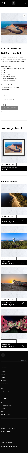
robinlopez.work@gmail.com (8, 428)
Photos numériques (10, 10)
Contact (3, 374)
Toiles (2, 411)
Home (2, 10)
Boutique (3, 380)
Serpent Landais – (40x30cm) (10, 167)
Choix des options (8, 216)
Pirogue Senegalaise (7, 302)
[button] (24, 15)
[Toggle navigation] (22, 3)
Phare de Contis (6, 261)
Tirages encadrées (6, 402)
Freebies (3, 377)
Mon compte (4, 386)
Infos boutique (4, 383)
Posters (3, 408)
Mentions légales (5, 392)
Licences (4, 95)
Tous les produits (5, 414)
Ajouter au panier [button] (8, 164)
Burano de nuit (6, 344)
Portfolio (3, 371)
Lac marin (4, 220)
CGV (2, 389)
